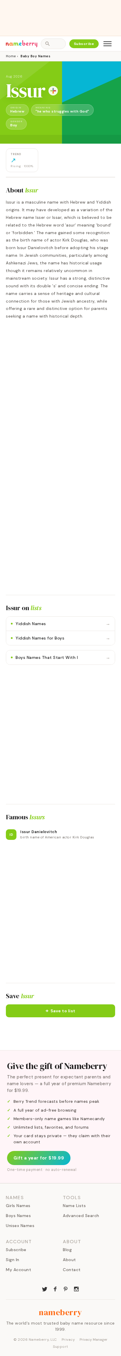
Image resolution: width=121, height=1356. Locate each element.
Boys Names (18, 1215)
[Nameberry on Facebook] (55, 1288)
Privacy (68, 1339)
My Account (18, 1269)
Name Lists (74, 1205)
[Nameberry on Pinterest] (66, 1288)
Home (11, 56)
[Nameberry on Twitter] (45, 1288)
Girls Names (18, 1205)
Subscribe (84, 43)
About (69, 1259)
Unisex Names (20, 1225)
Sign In (12, 1259)
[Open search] (53, 43)
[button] (60, 1010)
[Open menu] (107, 43)
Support (60, 1346)
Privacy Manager (93, 1339)
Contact (72, 1269)
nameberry (60, 1312)
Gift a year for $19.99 (39, 1158)
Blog (67, 1249)
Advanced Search (81, 1215)
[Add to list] (53, 90)
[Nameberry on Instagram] (76, 1288)
